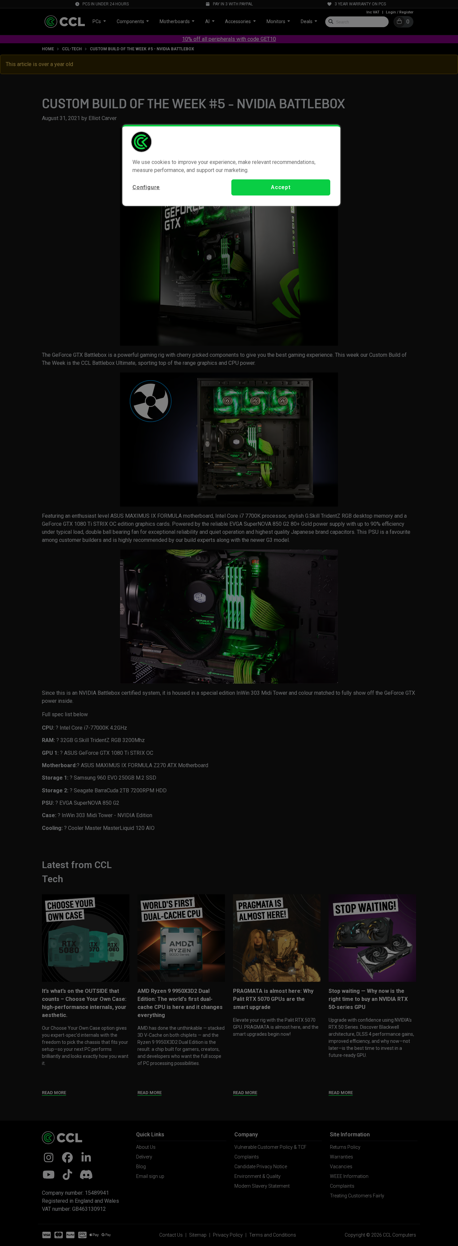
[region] (231, 165)
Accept (281, 187)
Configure (146, 187)
